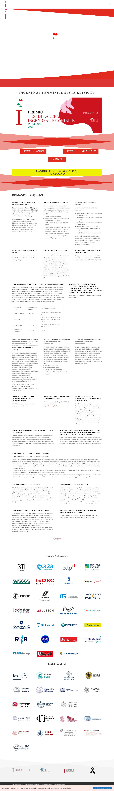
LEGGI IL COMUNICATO (81, 151)
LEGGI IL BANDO (33, 151)
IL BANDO (57, 539)
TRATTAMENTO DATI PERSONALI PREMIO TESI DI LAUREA (45, 784)
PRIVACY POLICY (17, 784)
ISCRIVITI (57, 159)
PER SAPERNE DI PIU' (104, 788)
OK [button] (95, 788)
